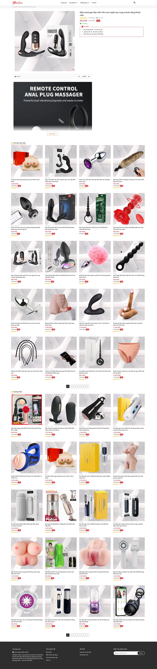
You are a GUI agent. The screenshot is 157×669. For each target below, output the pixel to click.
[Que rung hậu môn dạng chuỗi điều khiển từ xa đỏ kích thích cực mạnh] (129, 209)
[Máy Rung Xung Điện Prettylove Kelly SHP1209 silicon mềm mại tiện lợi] (61, 409)
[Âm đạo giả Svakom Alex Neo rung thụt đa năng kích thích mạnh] (61, 601)
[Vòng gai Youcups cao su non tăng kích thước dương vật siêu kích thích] (27, 601)
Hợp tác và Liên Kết (85, 652)
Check (141, 653)
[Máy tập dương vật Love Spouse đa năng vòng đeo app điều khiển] (129, 601)
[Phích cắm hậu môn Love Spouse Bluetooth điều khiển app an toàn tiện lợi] (27, 209)
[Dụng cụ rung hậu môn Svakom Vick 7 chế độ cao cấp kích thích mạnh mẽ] (95, 304)
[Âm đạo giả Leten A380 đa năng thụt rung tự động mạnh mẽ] (95, 457)
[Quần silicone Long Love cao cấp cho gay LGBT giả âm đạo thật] (129, 352)
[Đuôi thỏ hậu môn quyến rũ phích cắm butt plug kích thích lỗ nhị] (95, 257)
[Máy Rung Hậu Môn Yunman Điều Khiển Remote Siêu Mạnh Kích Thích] (61, 209)
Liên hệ (48, 660)
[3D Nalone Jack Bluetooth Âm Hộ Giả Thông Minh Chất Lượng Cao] (95, 409)
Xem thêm (52, 134)
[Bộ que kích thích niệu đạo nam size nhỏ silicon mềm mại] (27, 352)
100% (84, 76)
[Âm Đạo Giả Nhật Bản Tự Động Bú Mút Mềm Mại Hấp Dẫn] (61, 505)
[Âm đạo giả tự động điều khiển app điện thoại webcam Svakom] (27, 505)
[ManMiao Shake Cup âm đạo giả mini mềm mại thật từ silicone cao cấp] (61, 553)
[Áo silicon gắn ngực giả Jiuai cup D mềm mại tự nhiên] (27, 161)
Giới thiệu (49, 652)
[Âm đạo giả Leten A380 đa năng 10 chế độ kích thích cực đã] (95, 505)
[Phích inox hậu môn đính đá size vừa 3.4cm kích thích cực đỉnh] (27, 304)
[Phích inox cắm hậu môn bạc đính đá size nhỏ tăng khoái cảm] (95, 161)
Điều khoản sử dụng (51, 655)
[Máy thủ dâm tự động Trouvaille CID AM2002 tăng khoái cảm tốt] (129, 553)
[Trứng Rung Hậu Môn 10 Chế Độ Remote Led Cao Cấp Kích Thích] (61, 257)
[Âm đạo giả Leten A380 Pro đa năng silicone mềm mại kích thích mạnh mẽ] (129, 409)
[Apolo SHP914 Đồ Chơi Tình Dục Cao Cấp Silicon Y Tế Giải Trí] (27, 457)
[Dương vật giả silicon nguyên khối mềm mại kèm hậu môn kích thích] (129, 304)
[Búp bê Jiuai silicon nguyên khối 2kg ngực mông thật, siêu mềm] (27, 553)
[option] (45, 41)
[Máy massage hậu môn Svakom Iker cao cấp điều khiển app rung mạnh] (61, 161)
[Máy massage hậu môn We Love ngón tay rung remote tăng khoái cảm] (45, 41)
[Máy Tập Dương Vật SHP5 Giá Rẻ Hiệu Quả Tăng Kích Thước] (27, 409)
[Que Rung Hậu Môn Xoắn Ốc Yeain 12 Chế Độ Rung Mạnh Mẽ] (129, 257)
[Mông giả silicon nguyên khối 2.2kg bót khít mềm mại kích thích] (95, 553)
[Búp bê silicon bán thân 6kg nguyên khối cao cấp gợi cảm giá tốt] (129, 457)
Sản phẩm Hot (84, 655)
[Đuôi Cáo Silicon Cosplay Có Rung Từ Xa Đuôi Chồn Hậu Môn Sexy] (129, 161)
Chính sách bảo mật (51, 657)
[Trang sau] (87, 386)
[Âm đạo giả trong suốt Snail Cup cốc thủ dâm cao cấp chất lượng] (95, 601)
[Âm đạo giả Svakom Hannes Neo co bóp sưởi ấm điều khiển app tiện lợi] (129, 505)
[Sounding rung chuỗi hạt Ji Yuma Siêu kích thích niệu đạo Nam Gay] (95, 352)
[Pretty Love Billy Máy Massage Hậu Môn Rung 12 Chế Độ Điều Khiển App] (61, 352)
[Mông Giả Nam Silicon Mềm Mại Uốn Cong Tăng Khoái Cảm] (61, 304)
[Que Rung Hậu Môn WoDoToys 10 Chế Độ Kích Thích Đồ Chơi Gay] (95, 209)
